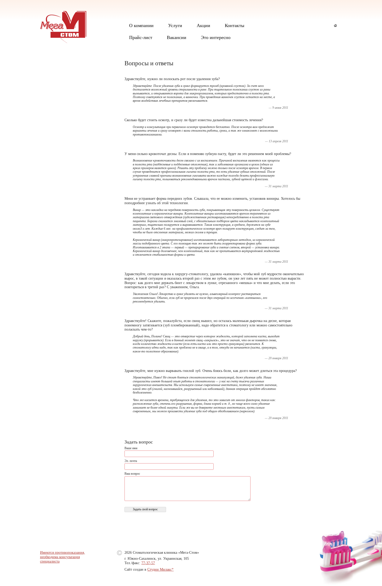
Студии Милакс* (160, 569)
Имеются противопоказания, (62, 553)
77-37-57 (148, 563)
